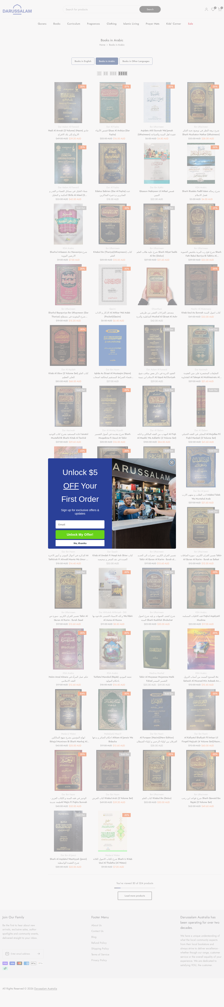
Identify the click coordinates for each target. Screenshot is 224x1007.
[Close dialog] (172, 462)
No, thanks (80, 543)
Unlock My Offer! (80, 534)
